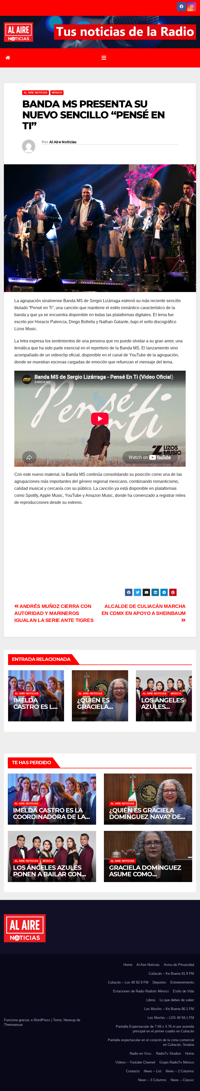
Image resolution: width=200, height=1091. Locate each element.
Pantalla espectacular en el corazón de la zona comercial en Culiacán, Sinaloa (151, 1042)
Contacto (133, 1071)
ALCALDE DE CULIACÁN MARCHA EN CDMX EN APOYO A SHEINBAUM (144, 610)
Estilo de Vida (183, 991)
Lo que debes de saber (177, 1000)
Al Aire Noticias (63, 142)
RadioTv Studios (168, 1053)
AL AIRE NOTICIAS (35, 92)
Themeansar (13, 1025)
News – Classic (182, 1080)
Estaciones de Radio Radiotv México (141, 991)
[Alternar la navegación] (104, 58)
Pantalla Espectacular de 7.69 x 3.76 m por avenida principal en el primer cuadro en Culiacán (155, 1029)
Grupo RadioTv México (176, 1062)
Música (57, 92)
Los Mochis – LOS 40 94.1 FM (171, 1018)
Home (127, 965)
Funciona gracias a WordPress (27, 1020)
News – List (152, 1071)
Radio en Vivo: (141, 1053)
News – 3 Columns (152, 1080)
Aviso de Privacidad (179, 965)
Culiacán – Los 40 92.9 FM (128, 982)
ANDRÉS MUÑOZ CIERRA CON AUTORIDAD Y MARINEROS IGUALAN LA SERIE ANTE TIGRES (53, 613)
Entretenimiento (182, 982)
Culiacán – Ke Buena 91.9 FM (171, 973)
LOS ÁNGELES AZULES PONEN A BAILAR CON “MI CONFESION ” (47, 874)
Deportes (159, 982)
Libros (150, 1000)
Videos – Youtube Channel (135, 1062)
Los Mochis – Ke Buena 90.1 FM (169, 1009)
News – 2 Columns (180, 1071)
